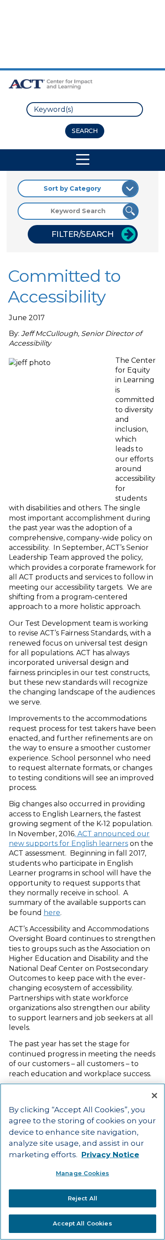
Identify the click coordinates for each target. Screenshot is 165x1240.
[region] (82, 1161)
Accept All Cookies (82, 1223)
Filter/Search (82, 234)
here (52, 912)
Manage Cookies (82, 1173)
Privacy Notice (110, 1154)
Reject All (82, 1198)
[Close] (154, 1095)
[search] (84, 109)
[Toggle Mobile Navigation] (82, 159)
